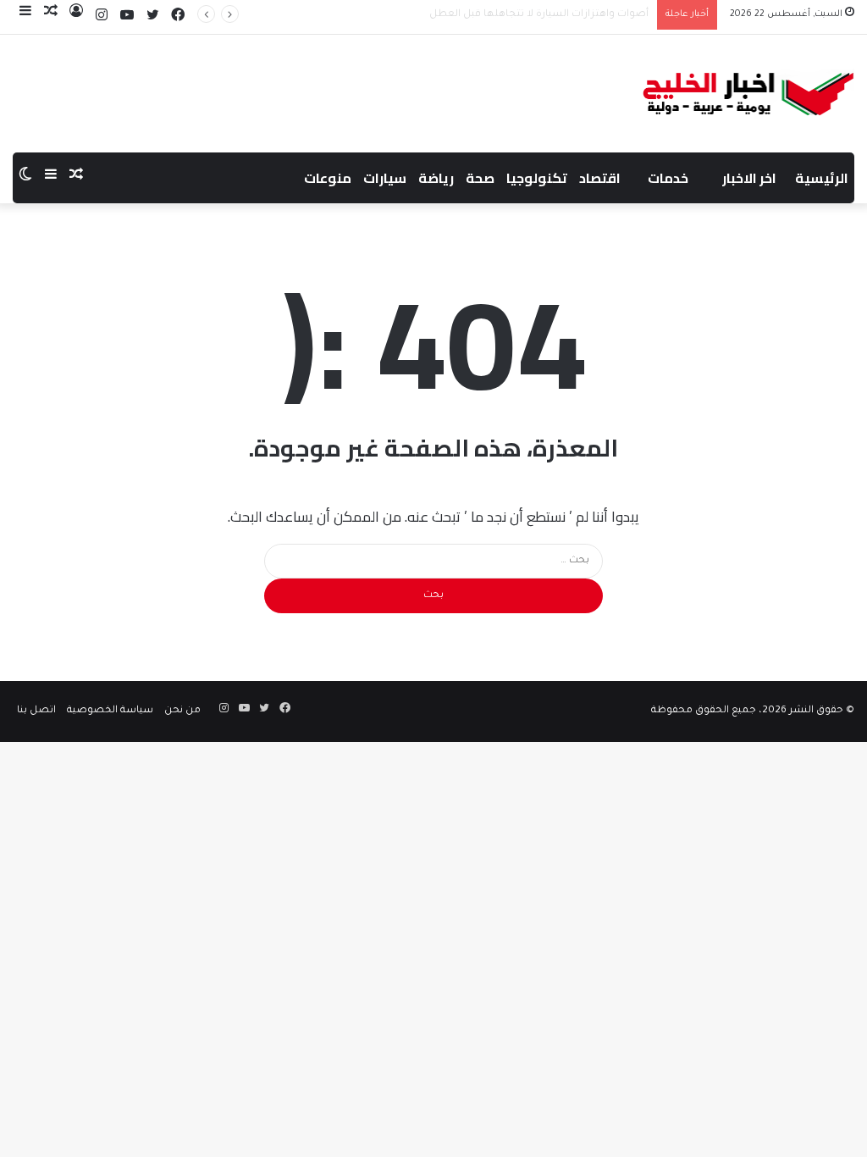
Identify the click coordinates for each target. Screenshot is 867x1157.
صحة (480, 178)
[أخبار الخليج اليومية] (749, 94)
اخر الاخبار (749, 178)
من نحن (182, 711)
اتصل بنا (36, 711)
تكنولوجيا (536, 178)
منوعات (327, 178)
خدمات (668, 178)
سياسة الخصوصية (110, 711)
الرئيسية (821, 178)
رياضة (436, 178)
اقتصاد (600, 178)
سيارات (384, 178)
